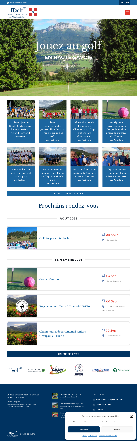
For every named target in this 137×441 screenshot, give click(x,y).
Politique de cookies (90, 436)
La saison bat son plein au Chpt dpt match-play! (20, 173)
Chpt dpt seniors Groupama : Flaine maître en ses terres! (116, 173)
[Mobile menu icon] (127, 12)
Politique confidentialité (108, 436)
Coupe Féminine (49, 279)
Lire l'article (19, 136)
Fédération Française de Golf (109, 400)
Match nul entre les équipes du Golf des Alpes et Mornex (84, 173)
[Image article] (55, 396)
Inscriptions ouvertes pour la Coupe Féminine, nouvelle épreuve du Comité (116, 129)
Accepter (84, 429)
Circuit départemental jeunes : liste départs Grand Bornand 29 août (52, 129)
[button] (131, 416)
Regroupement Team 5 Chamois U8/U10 (64, 306)
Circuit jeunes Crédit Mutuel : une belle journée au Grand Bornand (71, 396)
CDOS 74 (99, 410)
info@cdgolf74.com (18, 3)
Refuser (117, 429)
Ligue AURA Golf (103, 405)
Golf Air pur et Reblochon (55, 238)
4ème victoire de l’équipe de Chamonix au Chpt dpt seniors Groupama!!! (84, 129)
